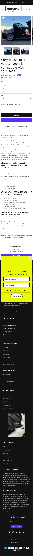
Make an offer (16, 120)
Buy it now (16, 115)
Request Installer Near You (9, 364)
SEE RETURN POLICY (21, 126)
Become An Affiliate (7, 374)
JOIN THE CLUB (16, 296)
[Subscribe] (24, 521)
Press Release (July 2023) (8, 460)
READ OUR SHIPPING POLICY (8, 126)
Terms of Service (6, 405)
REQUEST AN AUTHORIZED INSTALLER (10, 104)
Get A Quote (5, 347)
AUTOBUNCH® (9, 553)
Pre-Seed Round (6, 464)
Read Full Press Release (9, 512)
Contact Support (6, 357)
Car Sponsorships (7, 378)
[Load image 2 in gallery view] (16, 51)
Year (2, 95)
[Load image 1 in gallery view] (8, 51)
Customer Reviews (7, 350)
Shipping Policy (6, 398)
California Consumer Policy (9, 408)
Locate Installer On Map (8, 361)
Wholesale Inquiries (7, 385)
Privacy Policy (6, 395)
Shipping (2, 77)
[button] (3, 9)
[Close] (30, 257)
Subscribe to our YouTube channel (17, 475)
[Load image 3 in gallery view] (25, 51)
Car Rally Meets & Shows (8, 381)
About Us (5, 446)
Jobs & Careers (6, 450)
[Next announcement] (30, 2)
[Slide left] (1, 51)
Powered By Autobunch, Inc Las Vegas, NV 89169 (21, 553)
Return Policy (6, 402)
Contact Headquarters (7, 457)
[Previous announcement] (3, 2)
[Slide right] (31, 51)
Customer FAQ (6, 354)
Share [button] (4, 85)
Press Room (5, 453)
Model (2, 88)
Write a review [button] (16, 255)
